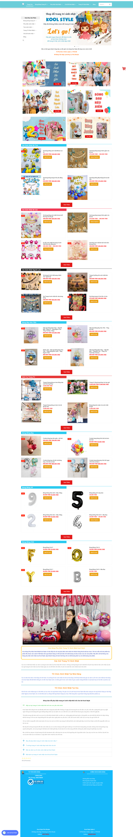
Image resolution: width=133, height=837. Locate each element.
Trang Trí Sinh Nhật (84, 4)
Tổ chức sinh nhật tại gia (66, 688)
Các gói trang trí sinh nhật (66, 661)
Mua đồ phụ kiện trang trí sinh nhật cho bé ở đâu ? (41, 741)
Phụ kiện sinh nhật (55, 4)
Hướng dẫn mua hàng (89, 778)
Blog (94, 4)
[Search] (109, 4)
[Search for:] (105, 4)
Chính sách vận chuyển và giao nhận (93, 783)
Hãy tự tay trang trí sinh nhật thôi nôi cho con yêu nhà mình (44, 705)
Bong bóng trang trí (40, 4)
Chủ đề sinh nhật (70, 4)
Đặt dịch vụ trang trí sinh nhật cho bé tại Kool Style (41, 754)
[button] (42, 28)
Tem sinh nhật (27, 27)
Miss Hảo (32, 775)
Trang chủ (30, 4)
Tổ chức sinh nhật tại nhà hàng (66, 674)
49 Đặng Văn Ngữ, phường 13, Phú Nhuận (66, 54)
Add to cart (47, 157)
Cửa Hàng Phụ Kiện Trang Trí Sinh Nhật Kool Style (66, 648)
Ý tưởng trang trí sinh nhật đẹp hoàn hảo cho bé (41, 745)
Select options (95, 157)
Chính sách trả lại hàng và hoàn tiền (92, 785)
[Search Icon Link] (30, 40)
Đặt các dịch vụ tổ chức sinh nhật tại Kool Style (40, 750)
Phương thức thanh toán (89, 780)
